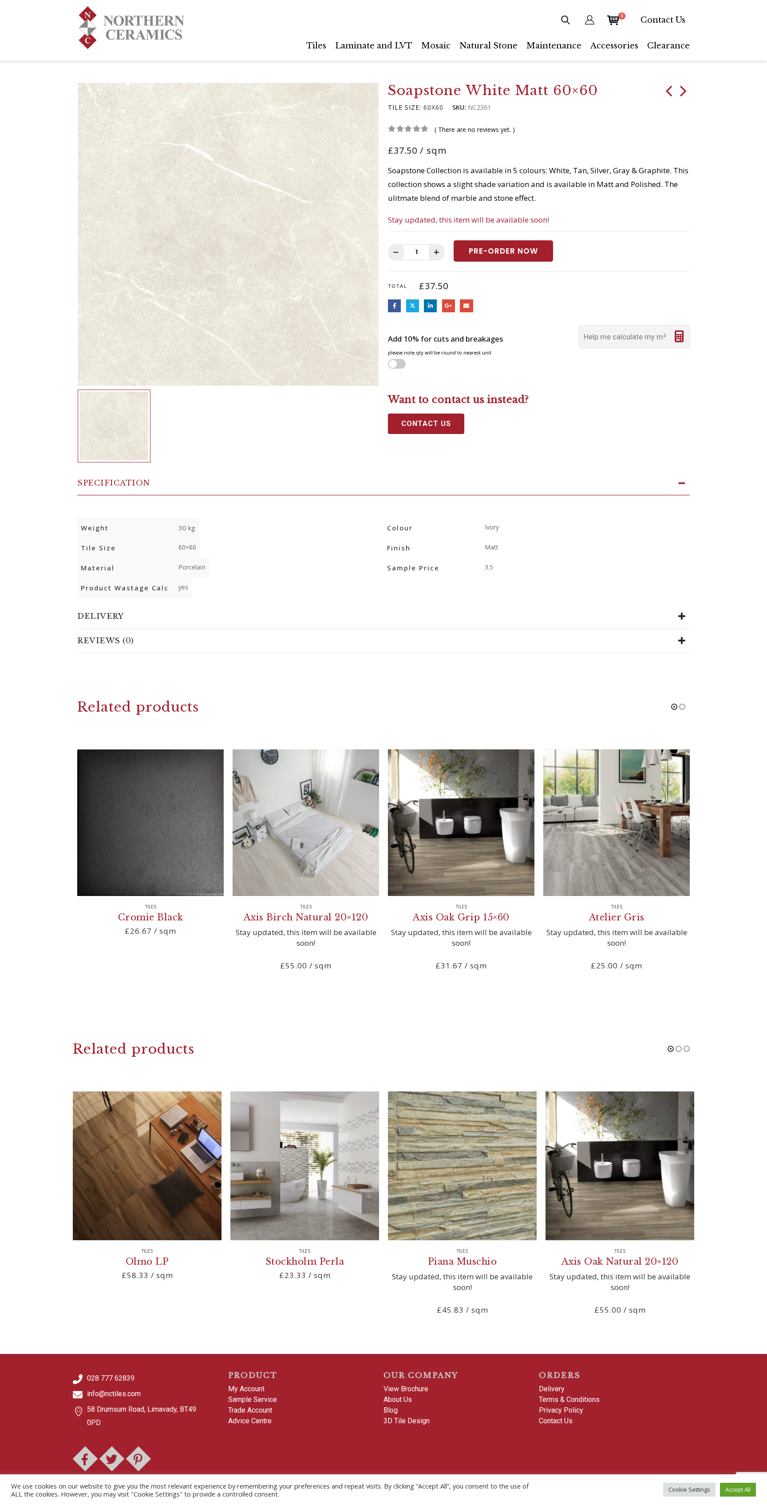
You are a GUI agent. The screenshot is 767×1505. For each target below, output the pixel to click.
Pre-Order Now (503, 251)
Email (466, 305)
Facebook (394, 305)
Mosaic (436, 46)
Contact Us (662, 20)
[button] (565, 20)
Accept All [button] (738, 1489)
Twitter (412, 305)
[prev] (669, 92)
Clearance (668, 46)
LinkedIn (430, 305)
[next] (683, 92)
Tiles (316, 46)
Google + (448, 305)
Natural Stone (488, 46)
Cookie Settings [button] (689, 1489)
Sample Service (252, 1399)
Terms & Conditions (569, 1399)
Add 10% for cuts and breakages (445, 345)
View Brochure (406, 1389)
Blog (391, 1410)
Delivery (552, 1389)
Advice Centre (250, 1421)
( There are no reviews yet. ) (475, 129)
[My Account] (589, 19)
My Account (246, 1389)
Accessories (614, 46)
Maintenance (553, 46)
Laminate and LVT (373, 46)
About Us (398, 1399)
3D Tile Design (407, 1421)
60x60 (433, 107)
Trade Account (250, 1410)
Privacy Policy (561, 1410)
